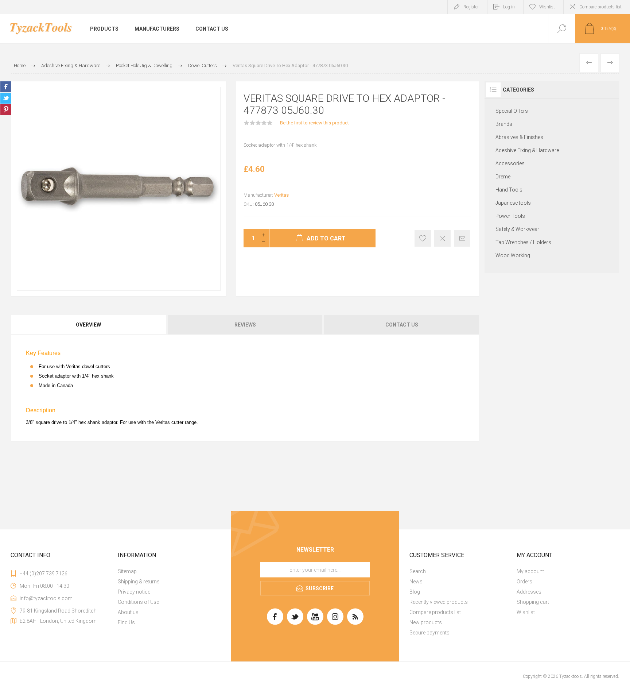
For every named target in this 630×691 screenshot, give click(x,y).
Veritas (281, 195)
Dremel (503, 176)
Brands (503, 124)
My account (530, 571)
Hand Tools (508, 190)
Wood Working (512, 255)
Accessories (510, 163)
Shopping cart (533, 602)
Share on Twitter (5, 98)
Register (471, 6)
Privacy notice (134, 592)
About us (128, 612)
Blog (414, 592)
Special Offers (511, 111)
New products (425, 622)
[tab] (89, 325)
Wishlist (526, 612)
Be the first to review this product (314, 123)
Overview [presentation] (88, 325)
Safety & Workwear (517, 229)
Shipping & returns (139, 581)
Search (417, 571)
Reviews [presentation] (245, 325)
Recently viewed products (438, 602)
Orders (524, 581)
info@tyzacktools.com (46, 598)
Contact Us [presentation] (401, 325)
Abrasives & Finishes (519, 137)
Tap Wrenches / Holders (523, 242)
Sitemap (127, 571)
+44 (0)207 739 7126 (43, 573)
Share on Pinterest (5, 109)
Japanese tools (513, 203)
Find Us (126, 622)
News (416, 581)
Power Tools (510, 216)
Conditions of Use (138, 602)
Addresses (529, 592)
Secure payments (429, 633)
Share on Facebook (5, 86)
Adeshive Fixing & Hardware (527, 150)
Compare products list (600, 6)
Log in (509, 6)
